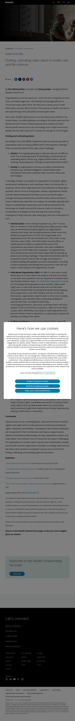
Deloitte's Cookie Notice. (46, 373)
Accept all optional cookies (37, 381)
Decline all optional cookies (37, 386)
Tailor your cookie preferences (37, 391)
